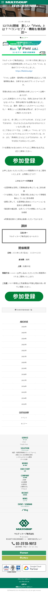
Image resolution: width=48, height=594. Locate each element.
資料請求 (25, 553)
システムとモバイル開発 (24, 457)
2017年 (24, 380)
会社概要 (24, 482)
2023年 (24, 344)
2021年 (24, 356)
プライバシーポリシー (24, 579)
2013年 (24, 404)
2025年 (24, 333)
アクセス (24, 489)
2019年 (24, 368)
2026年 (24, 327)
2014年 (24, 398)
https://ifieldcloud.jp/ (24, 71)
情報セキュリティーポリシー (24, 587)
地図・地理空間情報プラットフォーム (24, 452)
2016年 (24, 386)
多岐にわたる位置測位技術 (24, 455)
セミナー (25, 38)
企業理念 (24, 484)
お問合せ (25, 558)
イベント (24, 418)
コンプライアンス (24, 581)
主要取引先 (24, 486)
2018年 (24, 374)
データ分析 (24, 459)
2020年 (24, 362)
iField (24, 442)
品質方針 (24, 584)
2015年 (24, 392)
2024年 (24, 339)
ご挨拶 (24, 480)
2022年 (24, 350)
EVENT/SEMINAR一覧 (24, 310)
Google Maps (24, 444)
